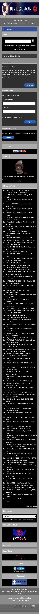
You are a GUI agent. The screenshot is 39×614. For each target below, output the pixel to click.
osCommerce (24, 600)
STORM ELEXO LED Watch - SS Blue (18, 269)
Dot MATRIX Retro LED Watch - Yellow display (21, 240)
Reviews (6, 157)
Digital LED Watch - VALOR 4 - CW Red (19, 428)
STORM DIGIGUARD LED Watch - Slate (19, 267)
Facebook (21, 576)
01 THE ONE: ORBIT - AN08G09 (17, 356)
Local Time (7, 551)
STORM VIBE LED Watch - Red (16, 263)
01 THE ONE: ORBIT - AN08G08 (17, 231)
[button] (10, 23)
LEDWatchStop (25, 598)
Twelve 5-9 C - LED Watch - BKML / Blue (19, 392)
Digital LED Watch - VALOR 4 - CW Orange (20, 338)
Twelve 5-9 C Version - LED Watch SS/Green (20, 485)
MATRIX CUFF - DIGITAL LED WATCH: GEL (20, 308)
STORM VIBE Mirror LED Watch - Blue (18, 265)
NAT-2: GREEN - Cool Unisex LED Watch (19, 483)
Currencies (7, 511)
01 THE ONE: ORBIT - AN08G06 (17, 251)
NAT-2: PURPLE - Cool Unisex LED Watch (19, 426)
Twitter (21, 563)
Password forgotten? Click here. (14, 117)
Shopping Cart (9, 186)
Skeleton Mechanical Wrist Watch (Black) (19, 381)
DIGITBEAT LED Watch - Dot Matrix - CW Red (21, 238)
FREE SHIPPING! (10, 525)
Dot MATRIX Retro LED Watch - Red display (20, 487)
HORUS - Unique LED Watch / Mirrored (18, 353)
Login (25, 20)
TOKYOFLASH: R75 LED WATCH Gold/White (20, 462)
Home (14, 20)
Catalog (20, 20)
